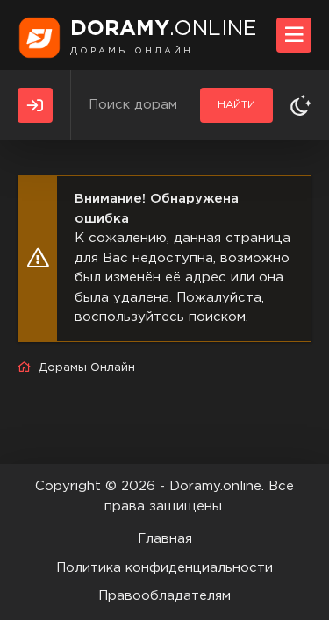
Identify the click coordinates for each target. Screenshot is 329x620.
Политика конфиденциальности (164, 568)
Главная (165, 539)
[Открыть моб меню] (293, 35)
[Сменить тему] (300, 105)
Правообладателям (164, 596)
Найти (236, 105)
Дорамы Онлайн (87, 368)
